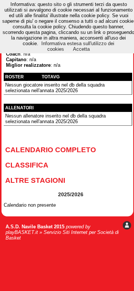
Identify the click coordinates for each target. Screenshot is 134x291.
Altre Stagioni (35, 180)
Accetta (81, 49)
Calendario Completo (50, 150)
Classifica (26, 165)
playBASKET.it (22, 232)
